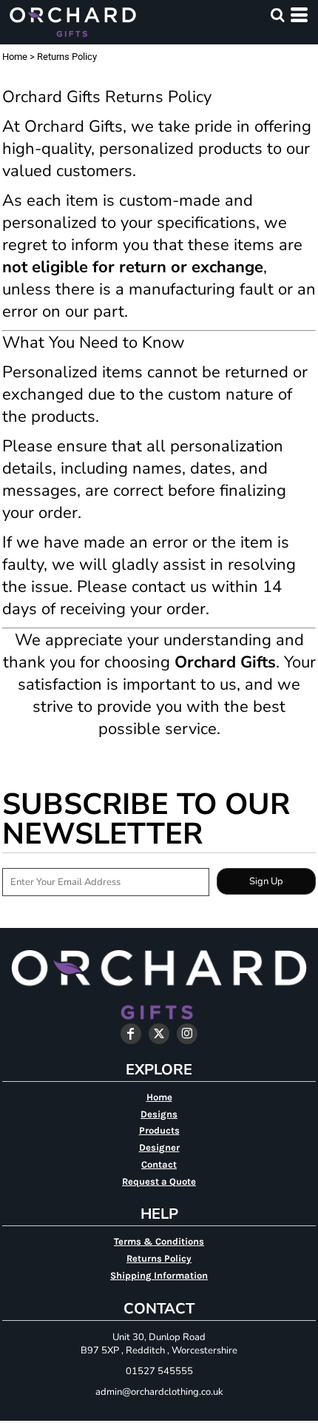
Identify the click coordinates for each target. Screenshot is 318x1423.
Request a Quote (159, 1181)
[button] (277, 14)
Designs (159, 1114)
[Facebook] (131, 1033)
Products (159, 1130)
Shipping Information (159, 1275)
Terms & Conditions (159, 1241)
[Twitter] (159, 1033)
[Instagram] (187, 1033)
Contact (159, 1164)
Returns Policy (159, 1258)
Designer (159, 1147)
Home (14, 56)
